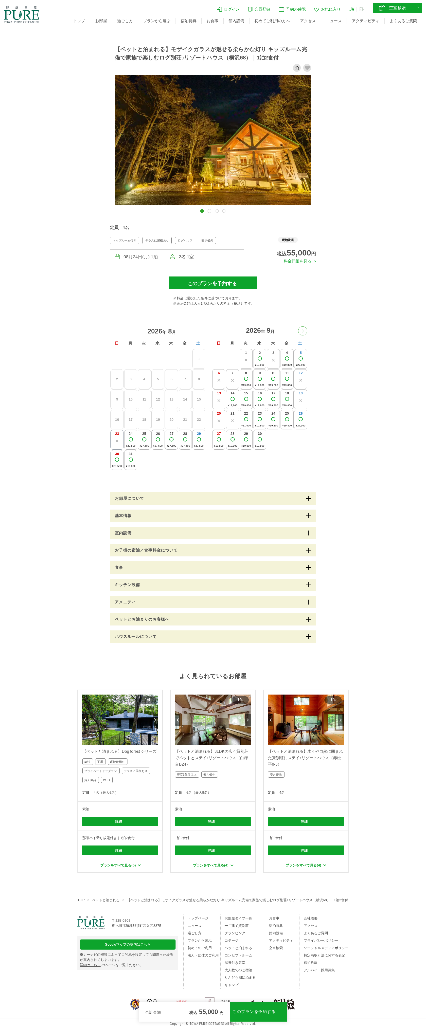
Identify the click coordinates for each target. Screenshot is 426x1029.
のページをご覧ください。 (111, 965)
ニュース (334, 21)
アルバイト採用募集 (319, 970)
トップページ (198, 918)
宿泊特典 (188, 21)
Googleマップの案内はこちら (128, 944)
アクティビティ (365, 21)
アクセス (308, 21)
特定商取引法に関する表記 (324, 955)
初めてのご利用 (200, 948)
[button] (202, 211)
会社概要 (311, 918)
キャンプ (231, 985)
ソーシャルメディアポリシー (326, 948)
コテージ (231, 940)
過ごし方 (125, 21)
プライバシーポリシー (321, 940)
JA (351, 9)
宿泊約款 (311, 963)
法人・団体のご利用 (203, 955)
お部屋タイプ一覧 (238, 918)
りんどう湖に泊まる (240, 977)
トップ (79, 21)
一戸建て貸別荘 (237, 926)
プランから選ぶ (157, 21)
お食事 (212, 21)
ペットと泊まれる (106, 900)
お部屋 (101, 21)
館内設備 (236, 21)
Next (155, 720)
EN (362, 9)
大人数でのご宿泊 (238, 970)
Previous (85, 720)
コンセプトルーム (238, 955)
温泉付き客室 (235, 963)
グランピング (235, 933)
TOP (81, 900)
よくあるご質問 (403, 21)
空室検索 (276, 948)
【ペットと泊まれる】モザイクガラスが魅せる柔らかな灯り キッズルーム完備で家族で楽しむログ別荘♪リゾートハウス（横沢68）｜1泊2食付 (237, 900)
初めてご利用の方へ (272, 21)
